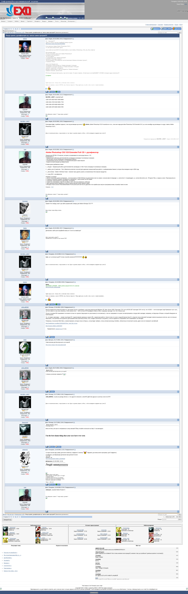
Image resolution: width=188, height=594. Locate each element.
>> (16, 552)
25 (74, 340)
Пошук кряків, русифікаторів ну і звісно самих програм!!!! (40, 32)
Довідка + (51, 21)
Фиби (25, 228)
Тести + (57, 21)
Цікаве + (23, 21)
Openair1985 (80, 530)
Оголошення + (72, 21)
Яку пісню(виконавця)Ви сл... (12, 555)
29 (75, 449)
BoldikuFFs (80, 537)
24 (74, 307)
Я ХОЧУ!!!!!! (7, 565)
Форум (4, 32)
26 (73, 368)
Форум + (44, 21)
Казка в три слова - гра (10, 570)
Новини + (3, 21)
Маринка (12, 532)
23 (75, 282)
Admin (25, 38)
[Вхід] (79, 18)
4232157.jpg (58, 329)
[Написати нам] (82, 18)
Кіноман (6, 563)
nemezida (103, 530)
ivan (15, 31)
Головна (49, 18)
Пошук (176, 24)
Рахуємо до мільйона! (10, 552)
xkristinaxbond (80, 533)
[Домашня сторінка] (52, 92)
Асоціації (6, 560)
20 (73, 201)
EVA (157, 533)
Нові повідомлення (151, 24)
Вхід (63, 18)
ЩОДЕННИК (7, 557)
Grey (43, 537)
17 (73, 94)
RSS (186, 4)
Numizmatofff (103, 537)
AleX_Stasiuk (103, 533)
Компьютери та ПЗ (19, 32)
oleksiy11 (25, 449)
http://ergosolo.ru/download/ (53, 287)
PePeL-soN (45, 532)
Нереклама (13, 538)
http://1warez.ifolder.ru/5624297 (54, 325)
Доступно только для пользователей (56, 344)
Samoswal (25, 422)
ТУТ (52, 187)
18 (73, 121)
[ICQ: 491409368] (57, 92)
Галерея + (10, 21)
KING (25, 340)
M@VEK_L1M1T (24, 121)
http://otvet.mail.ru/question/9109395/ (55, 43)
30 (75, 487)
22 (75, 254)
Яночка (44, 527)
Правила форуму (169, 24)
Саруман (25, 201)
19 (73, 149)
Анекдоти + (37, 21)
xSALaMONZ (25, 307)
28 (74, 422)
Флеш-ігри (63, 21)
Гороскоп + (30, 21)
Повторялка (7, 568)
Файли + (17, 21)
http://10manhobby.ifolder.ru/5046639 (55, 458)
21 (73, 228)
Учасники (160, 24)
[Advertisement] (48, 562)
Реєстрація (57, 18)
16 (73, 38)
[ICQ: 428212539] (57, 484)
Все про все (11, 32)
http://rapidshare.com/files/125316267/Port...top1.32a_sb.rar (61, 323)
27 (74, 394)
